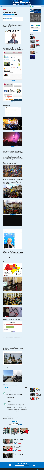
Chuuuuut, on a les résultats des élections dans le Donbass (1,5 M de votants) (19, 454)
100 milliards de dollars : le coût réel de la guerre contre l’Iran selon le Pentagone (38, 42)
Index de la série (5, 19)
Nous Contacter (17, 6)
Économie (37, 388)
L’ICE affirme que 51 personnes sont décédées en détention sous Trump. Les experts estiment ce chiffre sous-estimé (38, 395)
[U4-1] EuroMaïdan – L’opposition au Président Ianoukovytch (18, 447)
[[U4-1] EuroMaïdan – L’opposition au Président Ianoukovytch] (8, 448)
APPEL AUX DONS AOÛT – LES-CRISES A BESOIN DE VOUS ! (38, 399)
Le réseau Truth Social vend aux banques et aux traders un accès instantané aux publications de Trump (38, 37)
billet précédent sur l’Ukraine (8, 18)
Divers (36, 397)
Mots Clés (12, 6)
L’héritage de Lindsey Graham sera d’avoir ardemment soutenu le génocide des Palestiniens (38, 46)
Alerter (10, 401)
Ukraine (4, 13)
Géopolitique (4, 9)
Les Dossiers (4, 6)
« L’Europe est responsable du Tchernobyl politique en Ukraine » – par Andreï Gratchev (19, 440)
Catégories (8, 6)
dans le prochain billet (6, 384)
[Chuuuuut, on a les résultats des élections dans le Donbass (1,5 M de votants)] (8, 455)
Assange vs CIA (37, 52)
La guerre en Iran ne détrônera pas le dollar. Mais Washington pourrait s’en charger (38, 390)
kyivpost (6, 45)
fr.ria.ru (5, 365)
